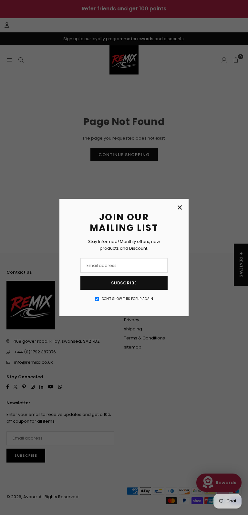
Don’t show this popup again (127, 298)
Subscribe (124, 283)
